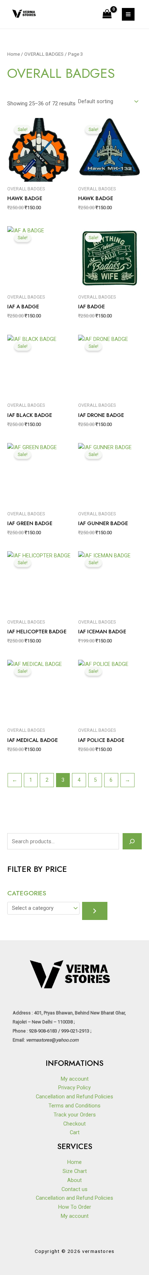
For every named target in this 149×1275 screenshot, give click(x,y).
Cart (75, 1132)
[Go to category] (94, 911)
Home (13, 54)
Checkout (74, 1123)
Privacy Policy (74, 1087)
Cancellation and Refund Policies (74, 1096)
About (74, 1180)
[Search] (132, 841)
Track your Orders (75, 1114)
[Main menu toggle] (128, 14)
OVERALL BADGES (44, 54)
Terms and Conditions (74, 1105)
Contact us (74, 1189)
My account (75, 1079)
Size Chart (75, 1171)
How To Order (74, 1207)
